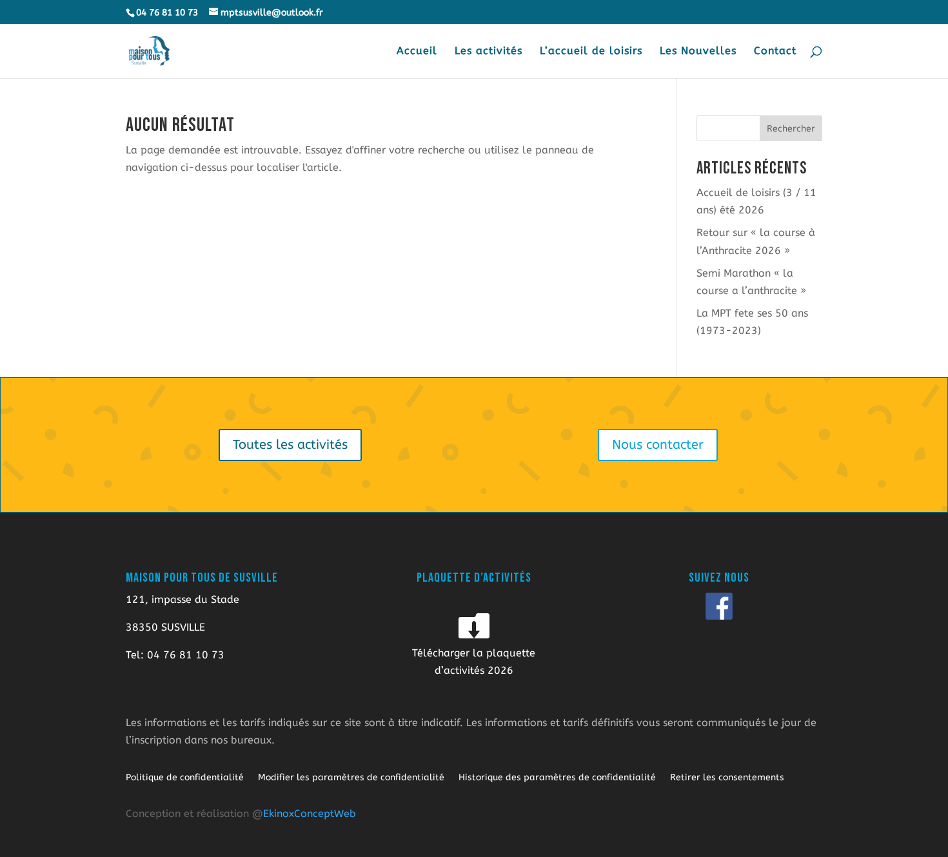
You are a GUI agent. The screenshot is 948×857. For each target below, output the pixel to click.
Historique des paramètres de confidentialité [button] (557, 778)
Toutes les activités (290, 444)
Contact (775, 51)
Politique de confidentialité (185, 778)
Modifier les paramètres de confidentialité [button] (351, 778)
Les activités (488, 51)
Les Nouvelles (698, 51)
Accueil (417, 51)
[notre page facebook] (719, 606)
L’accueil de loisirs (591, 51)
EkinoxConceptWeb (309, 813)
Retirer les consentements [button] (727, 778)
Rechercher (791, 128)
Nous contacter (658, 444)
